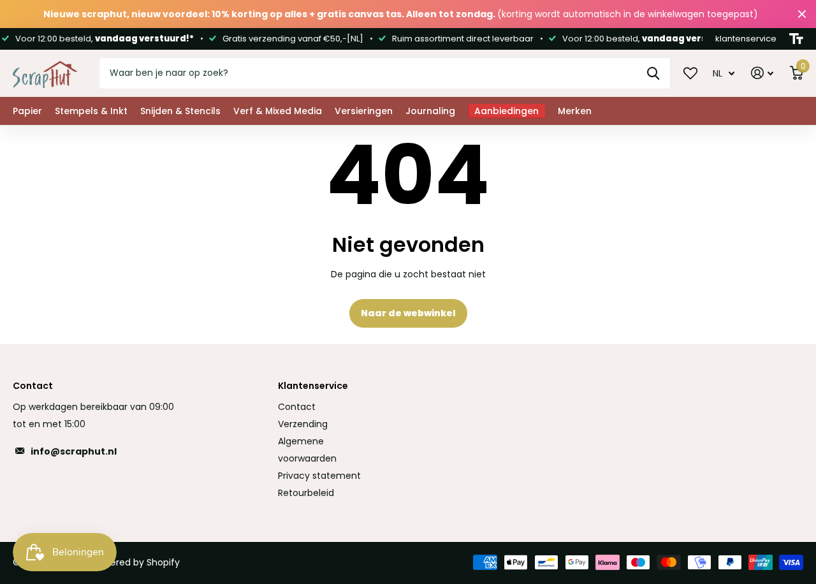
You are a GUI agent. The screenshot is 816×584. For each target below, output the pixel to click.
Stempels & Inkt (91, 111)
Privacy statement (319, 475)
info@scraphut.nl (74, 451)
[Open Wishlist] (690, 72)
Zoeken (653, 73)
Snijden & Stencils (180, 111)
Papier (27, 111)
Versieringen (364, 111)
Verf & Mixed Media (277, 111)
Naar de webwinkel (408, 313)
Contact (297, 406)
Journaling (430, 111)
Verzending (303, 424)
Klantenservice (313, 385)
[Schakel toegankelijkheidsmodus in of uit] (796, 39)
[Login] (762, 73)
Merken (575, 111)
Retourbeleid (306, 492)
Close (802, 14)
